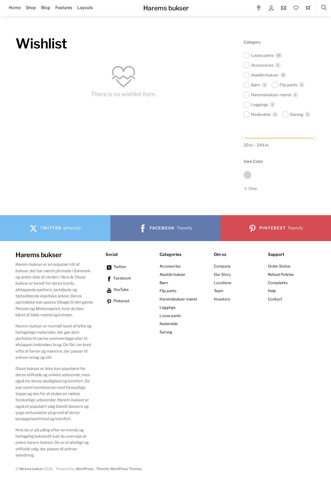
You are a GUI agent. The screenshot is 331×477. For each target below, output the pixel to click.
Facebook (122, 278)
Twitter (119, 266)
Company (222, 266)
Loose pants (262, 55)
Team (218, 291)
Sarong (296, 114)
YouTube (121, 289)
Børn (255, 84)
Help (272, 291)
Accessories (262, 65)
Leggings (259, 104)
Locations (222, 282)
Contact (275, 299)
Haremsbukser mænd (271, 94)
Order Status (279, 266)
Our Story (222, 274)
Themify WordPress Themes (119, 469)
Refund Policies (281, 274)
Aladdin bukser (265, 75)
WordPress (85, 469)
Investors (222, 299)
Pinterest (121, 301)
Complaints (278, 282)
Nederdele (261, 114)
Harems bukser (31, 469)
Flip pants (288, 84)
